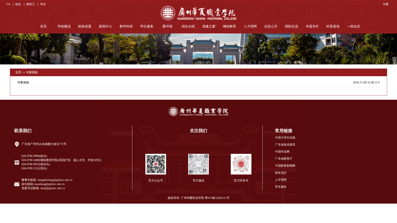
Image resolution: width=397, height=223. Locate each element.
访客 (386, 4)
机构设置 (84, 26)
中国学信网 (282, 151)
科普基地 (333, 26)
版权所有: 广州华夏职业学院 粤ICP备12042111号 (199, 197)
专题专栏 (312, 26)
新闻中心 (105, 26)
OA (8, 4)
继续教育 (229, 26)
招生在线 (188, 26)
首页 (43, 26)
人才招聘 (250, 26)
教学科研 (126, 26)
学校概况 (64, 26)
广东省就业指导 (285, 144)
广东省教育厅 (283, 158)
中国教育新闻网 (285, 165)
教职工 (31, 4)
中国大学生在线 (285, 137)
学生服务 (146, 26)
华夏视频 (32, 72)
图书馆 (167, 26)
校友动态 (281, 172)
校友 (18, 4)
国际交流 (291, 26)
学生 (43, 4)
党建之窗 (208, 26)
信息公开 (270, 26)
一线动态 (353, 26)
